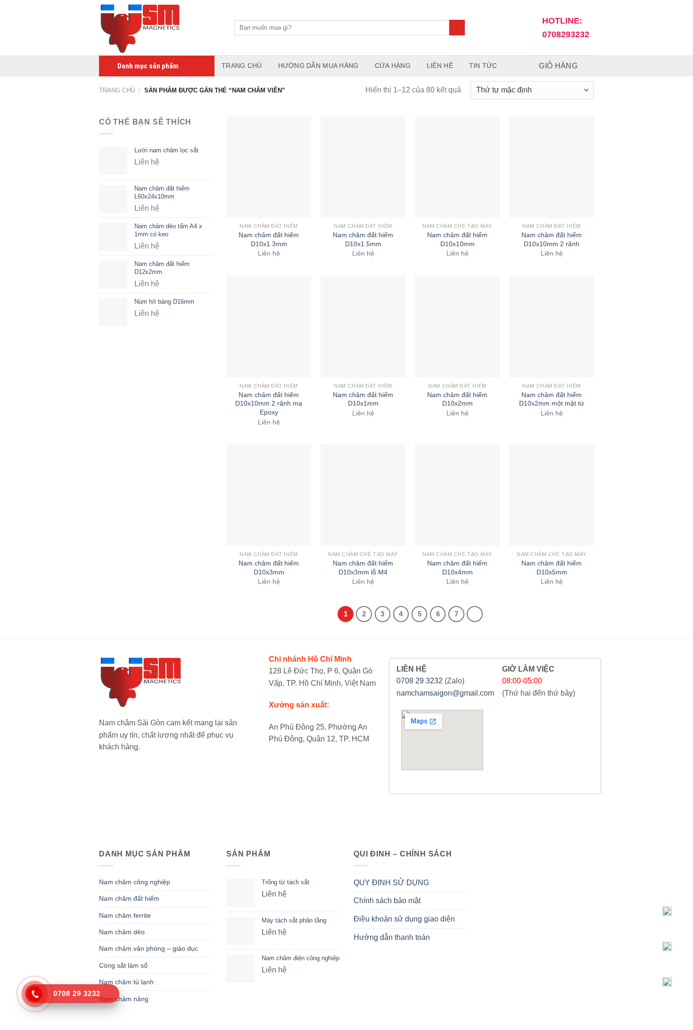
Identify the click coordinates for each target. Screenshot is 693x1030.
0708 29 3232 (419, 681)
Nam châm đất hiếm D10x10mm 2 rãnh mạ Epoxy (268, 403)
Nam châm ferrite (125, 915)
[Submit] (457, 28)
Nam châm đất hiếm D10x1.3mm (269, 239)
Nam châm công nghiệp (134, 882)
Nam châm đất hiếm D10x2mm (457, 399)
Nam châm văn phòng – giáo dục (148, 948)
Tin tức (483, 65)
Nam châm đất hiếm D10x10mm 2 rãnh (551, 239)
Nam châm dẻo (122, 932)
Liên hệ (440, 65)
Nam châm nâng (123, 999)
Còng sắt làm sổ (123, 965)
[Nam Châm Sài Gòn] (159, 27)
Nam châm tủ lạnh (126, 982)
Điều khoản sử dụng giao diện (404, 919)
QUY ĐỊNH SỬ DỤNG (391, 883)
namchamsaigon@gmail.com (445, 693)
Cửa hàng (393, 65)
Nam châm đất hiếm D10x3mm (269, 567)
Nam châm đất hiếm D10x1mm (363, 399)
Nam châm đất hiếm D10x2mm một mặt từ (551, 399)
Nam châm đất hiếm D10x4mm (457, 567)
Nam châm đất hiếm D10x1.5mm (363, 239)
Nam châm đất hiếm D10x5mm (551, 567)
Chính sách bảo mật (387, 901)
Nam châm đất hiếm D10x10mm (457, 239)
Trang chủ (242, 65)
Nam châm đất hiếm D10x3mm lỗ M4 (363, 567)
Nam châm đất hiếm (129, 898)
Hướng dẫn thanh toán (392, 937)
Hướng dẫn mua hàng (318, 65)
